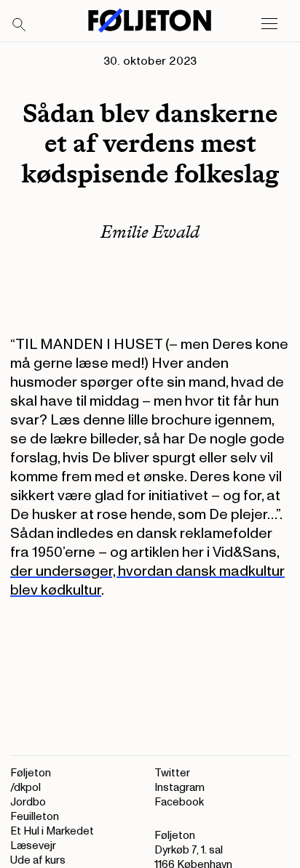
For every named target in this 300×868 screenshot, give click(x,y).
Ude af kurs (38, 860)
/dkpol (25, 787)
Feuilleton (34, 816)
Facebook (179, 802)
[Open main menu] (269, 24)
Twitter (172, 773)
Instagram (179, 787)
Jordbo (28, 802)
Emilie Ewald (150, 231)
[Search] (19, 25)
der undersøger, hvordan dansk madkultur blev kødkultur (147, 580)
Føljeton (30, 773)
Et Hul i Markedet (52, 831)
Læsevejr (33, 845)
